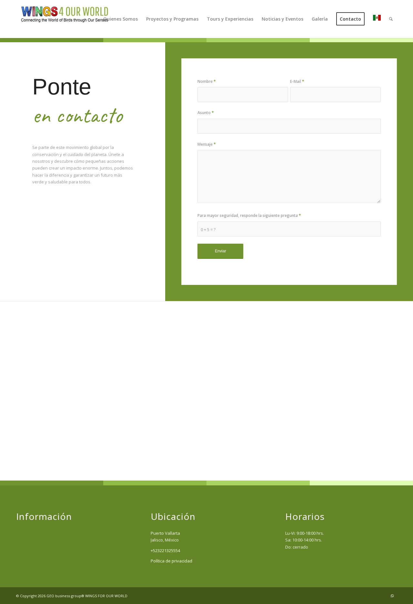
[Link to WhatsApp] (392, 595)
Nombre (206, 81)
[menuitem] (120, 19)
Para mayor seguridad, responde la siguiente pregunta (249, 215)
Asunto (205, 112)
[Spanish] (377, 19)
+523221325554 (165, 550)
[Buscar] (391, 19)
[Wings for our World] (64, 19)
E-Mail (297, 81)
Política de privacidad (171, 561)
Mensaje (206, 144)
